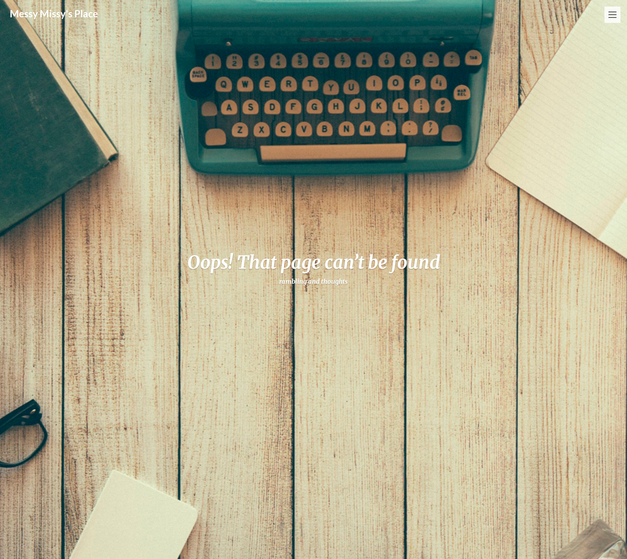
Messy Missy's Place (54, 13)
